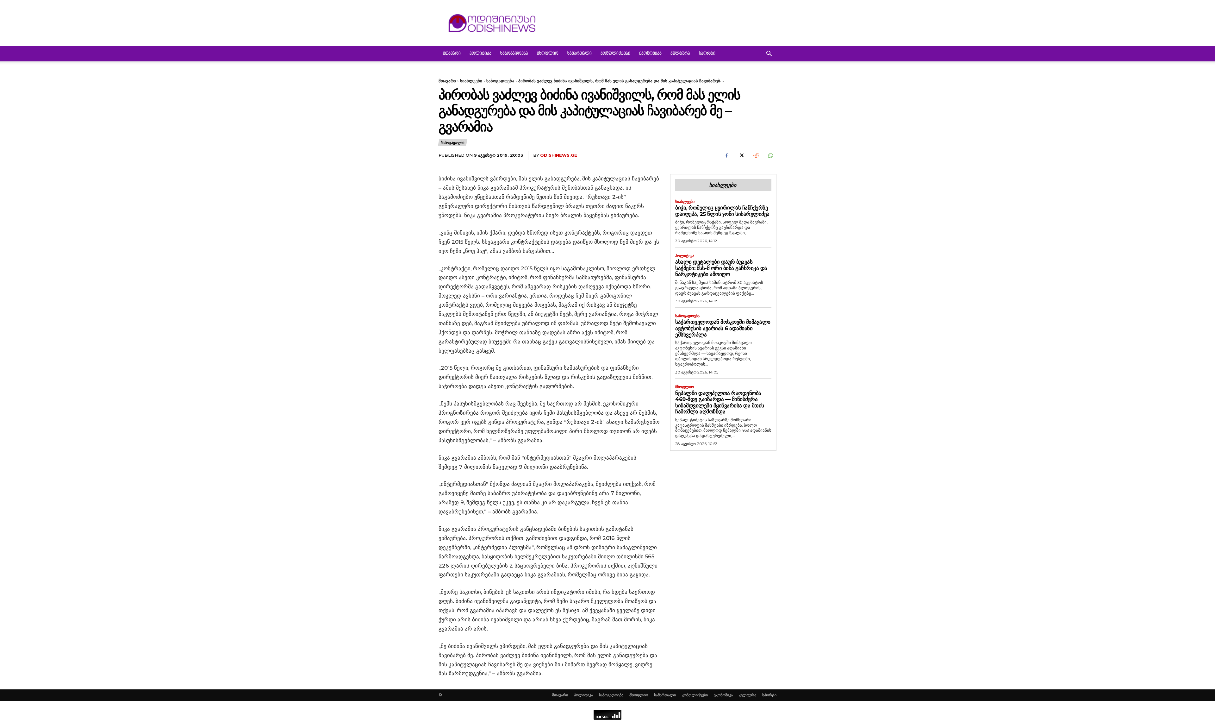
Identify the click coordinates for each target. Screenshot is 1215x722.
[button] (768, 54)
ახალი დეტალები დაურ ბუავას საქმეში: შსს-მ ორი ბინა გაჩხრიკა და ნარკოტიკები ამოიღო (721, 268)
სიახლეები (471, 80)
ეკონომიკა (650, 54)
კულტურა (680, 54)
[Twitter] (741, 155)
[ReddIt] (755, 155)
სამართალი (579, 54)
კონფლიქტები (615, 54)
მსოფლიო (547, 54)
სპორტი (707, 54)
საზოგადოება (514, 54)
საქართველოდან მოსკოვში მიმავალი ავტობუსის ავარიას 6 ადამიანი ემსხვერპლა (722, 328)
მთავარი (452, 54)
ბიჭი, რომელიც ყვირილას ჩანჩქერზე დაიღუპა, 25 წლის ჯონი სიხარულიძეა (722, 210)
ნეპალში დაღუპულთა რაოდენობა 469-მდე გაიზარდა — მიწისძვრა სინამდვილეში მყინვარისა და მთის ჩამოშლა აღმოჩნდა (719, 402)
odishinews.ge (558, 155)
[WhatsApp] (770, 155)
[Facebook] (726, 155)
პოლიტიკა (480, 54)
